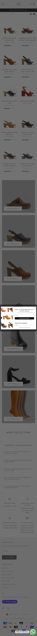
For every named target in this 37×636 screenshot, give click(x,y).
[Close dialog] (35, 307)
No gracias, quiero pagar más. (24, 327)
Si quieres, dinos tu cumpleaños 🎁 (21, 323)
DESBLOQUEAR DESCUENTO (24, 318)
